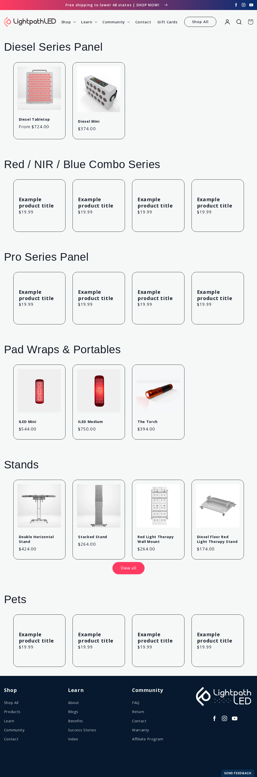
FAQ (136, 702)
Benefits (75, 720)
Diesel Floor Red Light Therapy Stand (217, 539)
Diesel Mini (88, 121)
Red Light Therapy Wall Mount (156, 539)
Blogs (73, 711)
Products (12, 711)
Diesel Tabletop (34, 119)
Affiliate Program (147, 738)
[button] (68, 21)
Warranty (140, 729)
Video (73, 738)
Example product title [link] (36, 202)
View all (128, 568)
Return (138, 711)
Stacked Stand (92, 537)
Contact (11, 738)
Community (14, 729)
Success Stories (82, 729)
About (73, 702)
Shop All (200, 21)
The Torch (148, 421)
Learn (9, 720)
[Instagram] (244, 5)
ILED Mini (27, 421)
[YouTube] (251, 5)
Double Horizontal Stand (36, 539)
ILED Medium (90, 421)
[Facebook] (236, 5)
